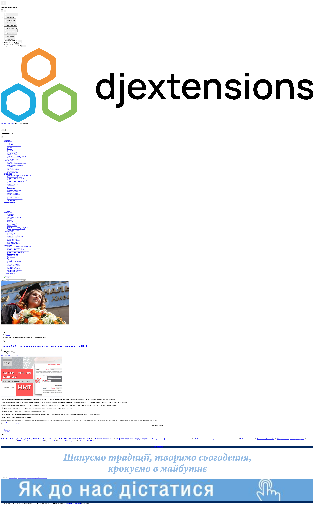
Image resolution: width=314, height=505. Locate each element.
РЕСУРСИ (7, 187)
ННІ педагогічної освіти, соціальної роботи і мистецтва (216, 439)
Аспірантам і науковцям (14, 146)
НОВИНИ (7, 140)
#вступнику (4, 355)
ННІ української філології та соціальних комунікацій (171, 439)
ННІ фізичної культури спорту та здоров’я (290, 439)
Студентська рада (12, 171)
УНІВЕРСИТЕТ (8, 160)
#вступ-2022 (11, 355)
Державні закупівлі (12, 191)
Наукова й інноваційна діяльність (16, 163)
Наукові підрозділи (12, 182)
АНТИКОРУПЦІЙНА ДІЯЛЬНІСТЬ (17, 156)
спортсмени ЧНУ (63, 441)
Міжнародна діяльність (13, 169)
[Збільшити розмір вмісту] (21, 41)
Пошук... (3, 280)
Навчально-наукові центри (14, 177)
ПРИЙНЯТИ (85, 503)
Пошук (23, 280)
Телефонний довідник (13, 159)
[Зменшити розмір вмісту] (19, 41)
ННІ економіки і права (102, 439)
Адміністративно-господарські (15, 181)
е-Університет (11, 188)
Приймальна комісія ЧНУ (85, 441)
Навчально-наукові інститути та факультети (19, 175)
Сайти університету (12, 200)
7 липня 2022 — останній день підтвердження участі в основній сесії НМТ (44, 345)
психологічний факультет (8, 441)
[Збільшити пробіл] (25, 46)
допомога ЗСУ (51, 441)
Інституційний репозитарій (14, 199)
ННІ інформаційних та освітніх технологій (31, 441)
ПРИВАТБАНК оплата (13, 194)
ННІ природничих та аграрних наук (73, 438)
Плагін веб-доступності (8, 123)
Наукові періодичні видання (15, 165)
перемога (72, 441)
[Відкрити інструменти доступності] (3, 3)
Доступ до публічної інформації (16, 157)
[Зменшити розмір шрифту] (18, 42)
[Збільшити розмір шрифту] (21, 42)
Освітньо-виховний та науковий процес (18, 180)
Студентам (10, 144)
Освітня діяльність (12, 166)
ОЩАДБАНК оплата (13, 193)
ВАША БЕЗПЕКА (12, 153)
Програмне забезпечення (14, 197)
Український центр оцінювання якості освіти (18, 423)
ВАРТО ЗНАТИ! (12, 154)
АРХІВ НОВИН (157, 447)
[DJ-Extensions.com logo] (157, 121)
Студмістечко (11, 185)
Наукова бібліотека (12, 184)
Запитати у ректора (9, 202)
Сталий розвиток (12, 168)
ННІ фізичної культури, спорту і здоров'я (131, 439)
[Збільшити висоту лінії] (18, 44)
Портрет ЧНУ (11, 162)
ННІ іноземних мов (247, 439)
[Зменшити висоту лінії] (16, 44)
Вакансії (9, 149)
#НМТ (16, 355)
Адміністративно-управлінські (15, 178)
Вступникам (10, 143)
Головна (6, 334)
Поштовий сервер (12, 196)
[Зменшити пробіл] (23, 46)
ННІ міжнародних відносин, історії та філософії (27, 438)
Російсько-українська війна (265, 439)
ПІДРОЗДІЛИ (8, 174)
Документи (10, 150)
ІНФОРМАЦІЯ (8, 141)
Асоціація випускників (13, 172)
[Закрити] (5, 11)
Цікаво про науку (12, 152)
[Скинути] (2, 10)
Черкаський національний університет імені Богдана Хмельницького (28, 478)
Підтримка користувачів (14, 190)
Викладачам (10, 147)
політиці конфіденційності (73, 503)
